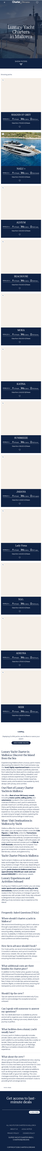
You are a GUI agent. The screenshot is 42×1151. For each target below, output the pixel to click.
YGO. (21, 599)
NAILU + (21, 168)
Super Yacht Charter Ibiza (20, 1137)
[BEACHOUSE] (21, 273)
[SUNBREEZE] (21, 435)
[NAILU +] (21, 165)
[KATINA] (21, 381)
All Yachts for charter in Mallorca (21, 1125)
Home (5, 1087)
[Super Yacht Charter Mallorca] (21, 2)
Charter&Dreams (21, 1140)
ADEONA (21, 653)
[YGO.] (21, 596)
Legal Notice (27, 1129)
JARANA (21, 491)
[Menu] (4, 2)
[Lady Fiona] (21, 542)
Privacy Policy (13, 1133)
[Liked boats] (37, 2)
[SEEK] (21, 704)
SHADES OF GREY (21, 114)
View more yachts (21, 743)
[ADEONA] (21, 650)
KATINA (21, 383)
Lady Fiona (21, 545)
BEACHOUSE (21, 276)
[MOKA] (21, 327)
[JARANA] (21, 488)
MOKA (21, 330)
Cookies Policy (29, 1133)
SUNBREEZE (21, 437)
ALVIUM (21, 222)
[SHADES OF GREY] (21, 111)
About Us (14, 1129)
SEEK (21, 707)
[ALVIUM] (21, 219)
